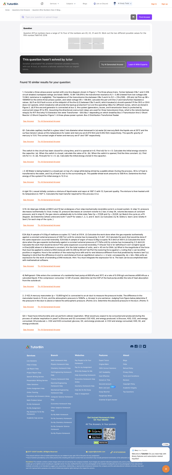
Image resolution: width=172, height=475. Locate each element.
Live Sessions (32, 361)
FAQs (125, 364)
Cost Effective (104, 376)
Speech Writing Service (35, 377)
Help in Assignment (82, 394)
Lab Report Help (33, 369)
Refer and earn (104, 388)
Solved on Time (104, 380)
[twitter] (144, 346)
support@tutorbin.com (96, 452)
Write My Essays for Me (83, 371)
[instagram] (140, 346)
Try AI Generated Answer (49, 121)
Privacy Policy (128, 372)
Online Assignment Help (35, 388)
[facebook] (132, 346)
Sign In (154, 4)
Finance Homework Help (60, 379)
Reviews (126, 380)
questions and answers (21, 10)
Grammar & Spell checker (108, 400)
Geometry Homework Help (84, 386)
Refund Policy (128, 368)
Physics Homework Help (60, 364)
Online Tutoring (32, 392)
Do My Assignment (34, 408)
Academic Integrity (130, 388)
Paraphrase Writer (105, 396)
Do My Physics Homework (60, 433)
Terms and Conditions (131, 376)
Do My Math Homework (59, 414)
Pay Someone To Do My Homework (35, 413)
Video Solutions (32, 384)
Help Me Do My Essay (83, 390)
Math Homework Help (59, 360)
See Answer (28, 121)
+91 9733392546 (119, 452)
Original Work (104, 364)
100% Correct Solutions (107, 368)
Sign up (165, 4)
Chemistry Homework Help (61, 368)
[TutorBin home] (10, 4)
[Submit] (23, 17)
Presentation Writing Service (37, 380)
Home (7, 10)
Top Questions (128, 392)
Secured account (105, 384)
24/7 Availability (104, 372)
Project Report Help (34, 373)
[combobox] (75, 17)
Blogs (125, 360)
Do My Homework (33, 404)
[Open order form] (1, 7)
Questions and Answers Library (38, 396)
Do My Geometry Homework (61, 418)
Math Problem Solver (34, 400)
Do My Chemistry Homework (61, 422)
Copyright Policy (129, 384)
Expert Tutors (104, 360)
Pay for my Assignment (83, 367)
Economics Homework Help (61, 404)
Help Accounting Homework (85, 375)
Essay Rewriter (104, 392)
